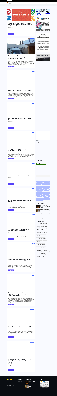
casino (39, 181)
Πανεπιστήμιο (44, 244)
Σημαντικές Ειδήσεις (46, 196)
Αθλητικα (39, 184)
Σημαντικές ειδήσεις (46, 250)
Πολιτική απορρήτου (13, 394)
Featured (38, 226)
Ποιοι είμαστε (20, 381)
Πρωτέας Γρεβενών (39, 250)
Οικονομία (39, 195)
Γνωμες (46, 184)
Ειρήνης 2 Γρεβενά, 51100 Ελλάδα (11, 385)
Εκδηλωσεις (46, 189)
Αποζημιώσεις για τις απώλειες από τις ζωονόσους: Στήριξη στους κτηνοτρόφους (45, 218)
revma (38, 229)
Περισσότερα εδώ (11, 66)
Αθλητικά (46, 181)
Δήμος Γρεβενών (39, 238)
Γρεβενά (38, 235)
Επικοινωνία (23, 394)
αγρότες (38, 253)
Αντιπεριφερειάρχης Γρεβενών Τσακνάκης (42, 232)
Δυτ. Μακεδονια (39, 190)
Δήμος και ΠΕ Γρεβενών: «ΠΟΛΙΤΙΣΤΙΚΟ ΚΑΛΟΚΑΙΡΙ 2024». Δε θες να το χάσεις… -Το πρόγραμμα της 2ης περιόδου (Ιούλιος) (20, 24)
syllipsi (42, 229)
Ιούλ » (38, 142)
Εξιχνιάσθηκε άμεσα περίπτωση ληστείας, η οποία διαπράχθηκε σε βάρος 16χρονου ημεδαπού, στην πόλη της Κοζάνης (21, 361)
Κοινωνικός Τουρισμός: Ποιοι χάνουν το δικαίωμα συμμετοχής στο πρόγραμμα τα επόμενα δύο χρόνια (20, 89)
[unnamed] (43, 57)
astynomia (46, 223)
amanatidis (42, 223)
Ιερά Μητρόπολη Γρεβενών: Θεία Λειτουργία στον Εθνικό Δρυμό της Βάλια (45, 210)
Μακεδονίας (39, 244)
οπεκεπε (43, 256)
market (42, 226)
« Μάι (36, 142)
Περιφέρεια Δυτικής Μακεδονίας (41, 247)
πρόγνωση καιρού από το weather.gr (45, 387)
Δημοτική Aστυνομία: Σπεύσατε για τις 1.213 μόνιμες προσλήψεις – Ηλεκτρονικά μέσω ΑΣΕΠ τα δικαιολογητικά (19, 261)
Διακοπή (44, 238)
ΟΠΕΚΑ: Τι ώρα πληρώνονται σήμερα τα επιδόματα (20, 175)
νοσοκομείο (38, 256)
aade (38, 223)
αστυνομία (43, 253)
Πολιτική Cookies (19, 394)
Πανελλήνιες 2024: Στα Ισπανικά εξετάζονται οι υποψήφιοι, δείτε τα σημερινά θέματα (18, 230)
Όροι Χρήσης (8, 394)
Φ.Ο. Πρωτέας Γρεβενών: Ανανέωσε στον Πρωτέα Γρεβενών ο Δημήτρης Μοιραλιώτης (45, 206)
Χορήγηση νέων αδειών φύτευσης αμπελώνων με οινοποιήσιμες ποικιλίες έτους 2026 (45, 214)
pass (46, 226)
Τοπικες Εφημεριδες (39, 199)
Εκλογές (38, 241)
